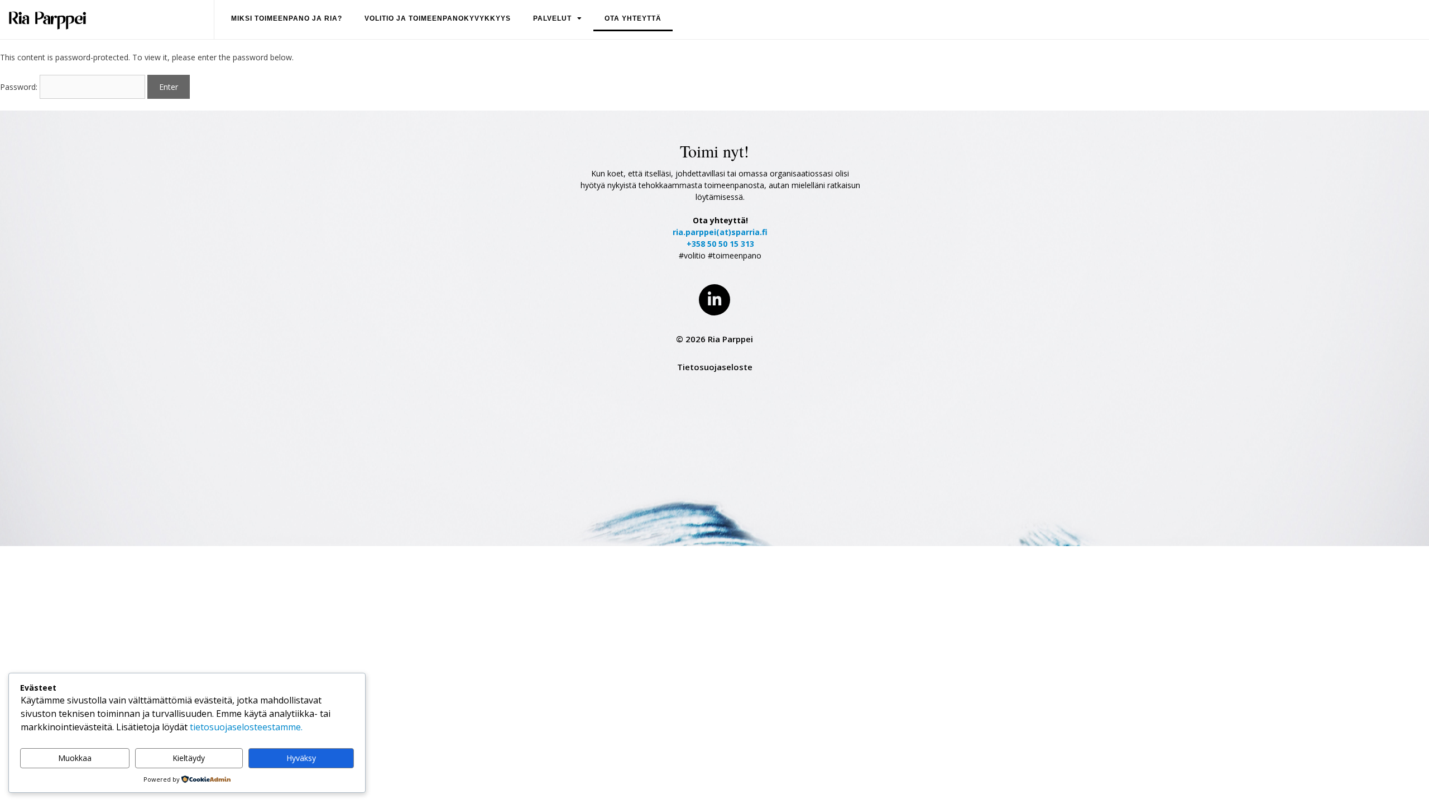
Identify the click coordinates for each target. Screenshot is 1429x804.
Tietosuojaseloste (714, 366)
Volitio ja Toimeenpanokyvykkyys (438, 18)
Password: (20, 87)
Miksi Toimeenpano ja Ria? (286, 18)
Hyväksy (301, 758)
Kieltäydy (188, 758)
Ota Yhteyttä (633, 18)
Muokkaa (75, 758)
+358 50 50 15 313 (720, 243)
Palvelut (552, 18)
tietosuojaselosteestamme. (246, 727)
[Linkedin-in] (714, 299)
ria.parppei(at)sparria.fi (720, 232)
